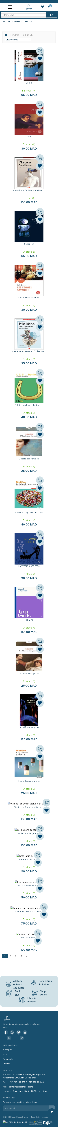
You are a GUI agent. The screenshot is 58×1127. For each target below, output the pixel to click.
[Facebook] (6, 1032)
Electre (29, 83)
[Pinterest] (9, 1038)
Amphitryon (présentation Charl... (29, 190)
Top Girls (29, 620)
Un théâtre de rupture (29, 727)
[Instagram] (25, 1032)
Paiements (8, 1059)
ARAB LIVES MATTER (29, 938)
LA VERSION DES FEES (29, 566)
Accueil (7, 21)
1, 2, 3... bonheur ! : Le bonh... (29, 405)
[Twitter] (18, 1032)
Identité (6, 1063)
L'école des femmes (29, 459)
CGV (5, 1054)
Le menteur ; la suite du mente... (29, 911)
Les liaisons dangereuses (29, 833)
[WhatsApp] (12, 1032)
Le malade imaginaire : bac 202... (29, 512)
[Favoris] (40, 58)
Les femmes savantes (29, 297)
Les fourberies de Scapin (29, 885)
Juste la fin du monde (29, 859)
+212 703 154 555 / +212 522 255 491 (26, 1082)
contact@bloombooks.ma (21, 1086)
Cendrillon (29, 244)
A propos (7, 1049)
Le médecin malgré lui (29, 781)
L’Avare (29, 136)
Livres (17, 21)
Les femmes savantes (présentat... (28, 351)
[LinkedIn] (22, 1038)
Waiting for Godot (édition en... (29, 807)
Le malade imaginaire (29, 673)
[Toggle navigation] (10, 7)
